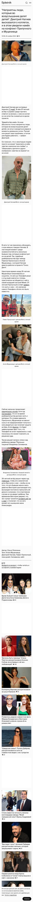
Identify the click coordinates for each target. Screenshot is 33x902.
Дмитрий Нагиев (8, 555)
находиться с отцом (10, 411)
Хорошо (27, 899)
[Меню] (30, 3)
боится (15, 427)
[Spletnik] (6, 2)
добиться (5, 481)
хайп (22, 557)
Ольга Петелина (13, 550)
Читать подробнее (11, 895)
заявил (26, 285)
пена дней (6, 557)
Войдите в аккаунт (9, 565)
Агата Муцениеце (13, 553)
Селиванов (15, 557)
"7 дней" (12, 109)
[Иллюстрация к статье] (16, 50)
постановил (6, 414)
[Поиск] (26, 3)
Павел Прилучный (23, 555)
